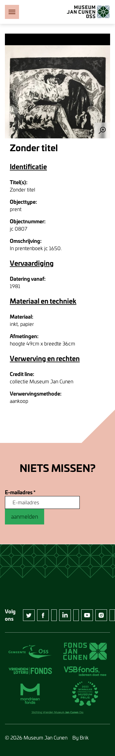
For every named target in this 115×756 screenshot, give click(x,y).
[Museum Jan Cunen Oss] (88, 11)
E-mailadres (20, 492)
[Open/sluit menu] (12, 12)
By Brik (80, 737)
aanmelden (24, 516)
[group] (57, 86)
